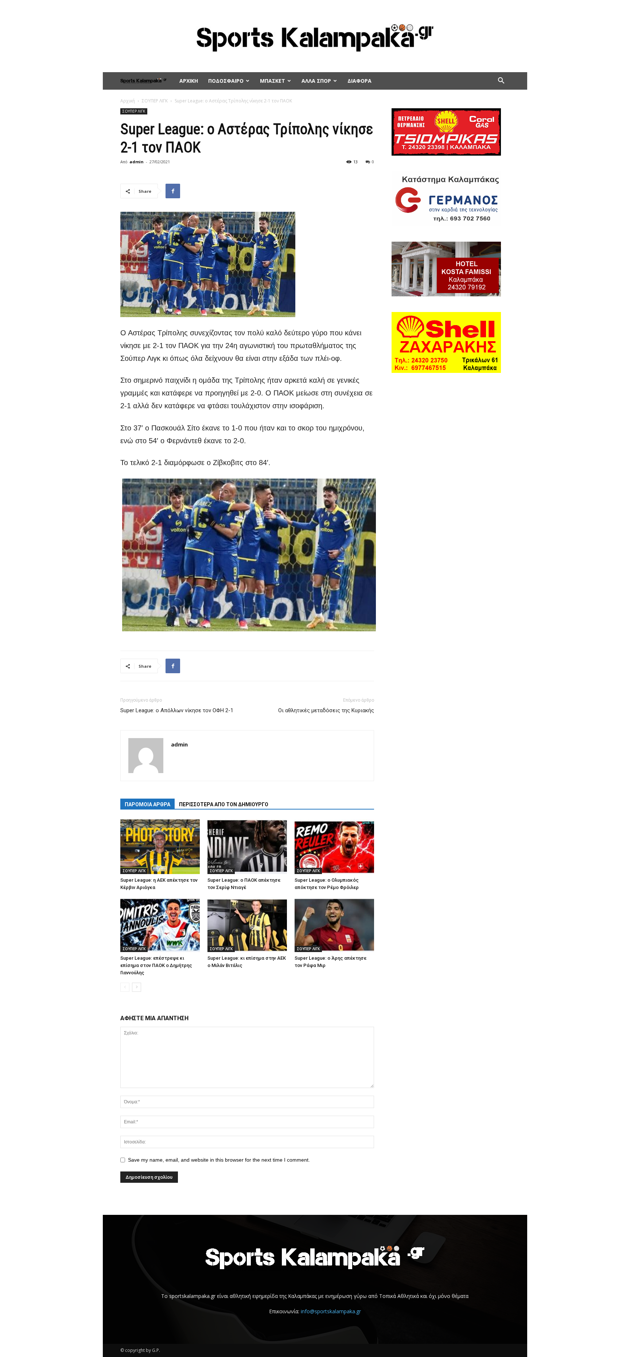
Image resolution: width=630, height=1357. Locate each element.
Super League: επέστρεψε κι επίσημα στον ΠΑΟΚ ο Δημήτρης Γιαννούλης (156, 965)
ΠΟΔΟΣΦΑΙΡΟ (226, 80)
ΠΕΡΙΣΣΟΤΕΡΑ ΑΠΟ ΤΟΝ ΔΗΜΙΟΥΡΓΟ (223, 804)
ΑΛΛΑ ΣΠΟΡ (316, 80)
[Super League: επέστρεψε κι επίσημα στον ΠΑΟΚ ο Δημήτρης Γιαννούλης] (160, 924)
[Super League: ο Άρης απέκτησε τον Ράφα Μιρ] (334, 924)
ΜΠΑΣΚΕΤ (272, 80)
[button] (501, 81)
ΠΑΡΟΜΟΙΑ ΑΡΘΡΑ (147, 804)
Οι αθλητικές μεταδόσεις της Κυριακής (326, 710)
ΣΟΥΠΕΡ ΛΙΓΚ (155, 101)
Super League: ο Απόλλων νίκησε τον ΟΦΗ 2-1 (176, 710)
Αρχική (127, 101)
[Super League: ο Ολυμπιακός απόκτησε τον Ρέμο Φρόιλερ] (334, 846)
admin (136, 161)
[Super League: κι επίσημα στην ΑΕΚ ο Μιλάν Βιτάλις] (247, 924)
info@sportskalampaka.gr (331, 1311)
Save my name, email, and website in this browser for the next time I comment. (219, 1160)
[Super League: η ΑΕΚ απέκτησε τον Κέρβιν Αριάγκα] (160, 846)
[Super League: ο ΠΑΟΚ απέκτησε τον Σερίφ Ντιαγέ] (247, 846)
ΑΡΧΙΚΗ (188, 80)
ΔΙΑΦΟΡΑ (359, 80)
